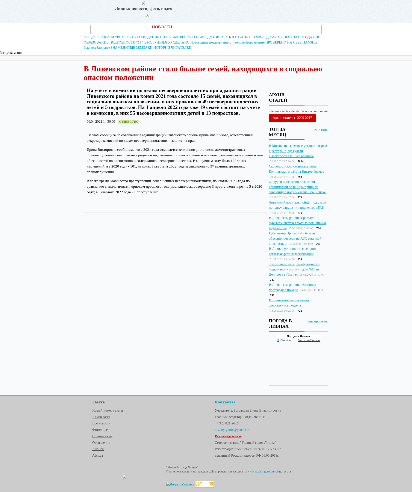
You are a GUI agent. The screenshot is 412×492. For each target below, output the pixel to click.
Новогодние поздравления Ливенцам (217, 42)
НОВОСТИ (162, 26)
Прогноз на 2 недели (309, 340)
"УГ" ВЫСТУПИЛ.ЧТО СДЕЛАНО (162, 42)
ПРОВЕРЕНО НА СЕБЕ (283, 42)
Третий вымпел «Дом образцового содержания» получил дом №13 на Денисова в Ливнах (294, 269)
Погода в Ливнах (298, 336)
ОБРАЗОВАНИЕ (96, 42)
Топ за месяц (277, 132)
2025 (203, 37)
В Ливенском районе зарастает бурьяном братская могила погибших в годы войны (297, 223)
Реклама (235, 26)
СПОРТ (127, 37)
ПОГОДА (305, 37)
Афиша (97, 455)
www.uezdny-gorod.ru (261, 471)
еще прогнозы (318, 321)
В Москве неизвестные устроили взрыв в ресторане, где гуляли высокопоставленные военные (298, 151)
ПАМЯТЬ (310, 42)
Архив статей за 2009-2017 (292, 117)
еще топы (321, 129)
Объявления (101, 442)
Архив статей (191, 26)
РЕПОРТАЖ (189, 37)
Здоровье (103, 47)
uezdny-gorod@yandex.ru (232, 430)
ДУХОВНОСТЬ (219, 37)
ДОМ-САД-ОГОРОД (281, 37)
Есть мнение (255, 42)
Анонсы (98, 449)
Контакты (259, 26)
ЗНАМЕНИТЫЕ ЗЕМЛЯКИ (132, 47)
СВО (317, 37)
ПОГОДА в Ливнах (280, 323)
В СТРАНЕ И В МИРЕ (248, 37)
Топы (216, 26)
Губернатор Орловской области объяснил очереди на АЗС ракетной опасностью (295, 238)
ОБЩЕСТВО (93, 37)
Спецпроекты (102, 436)
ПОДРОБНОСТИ (122, 42)
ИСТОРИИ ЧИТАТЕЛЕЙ (172, 47)
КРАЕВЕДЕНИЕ (146, 37)
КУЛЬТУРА (112, 37)
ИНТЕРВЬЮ (169, 37)
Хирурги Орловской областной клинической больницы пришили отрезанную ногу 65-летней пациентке (297, 187)
